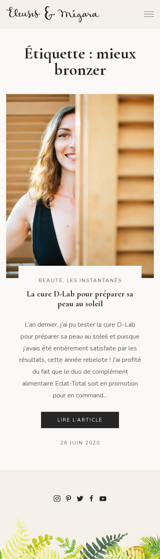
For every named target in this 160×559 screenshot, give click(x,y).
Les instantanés (94, 280)
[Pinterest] (68, 498)
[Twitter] (80, 498)
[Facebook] (91, 498)
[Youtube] (103, 498)
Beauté (51, 280)
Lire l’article (80, 420)
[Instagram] (57, 498)
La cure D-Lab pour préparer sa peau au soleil (80, 299)
